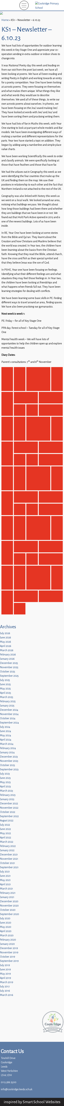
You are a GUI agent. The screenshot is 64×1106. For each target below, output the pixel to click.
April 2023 (5, 786)
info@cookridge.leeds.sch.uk (16, 1089)
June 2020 (5, 922)
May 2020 (5, 927)
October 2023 (7, 765)
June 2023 (5, 778)
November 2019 (9, 952)
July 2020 (5, 918)
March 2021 (6, 888)
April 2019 (5, 978)
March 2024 (6, 744)
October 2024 (7, 718)
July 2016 (5, 991)
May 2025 (5, 688)
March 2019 (6, 982)
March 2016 (6, 995)
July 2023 (5, 773)
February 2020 (8, 939)
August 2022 (6, 820)
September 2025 (9, 676)
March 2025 (6, 697)
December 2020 (9, 901)
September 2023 (9, 769)
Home (5, 20)
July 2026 (5, 633)
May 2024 (5, 735)
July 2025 (5, 680)
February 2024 (8, 748)
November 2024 (9, 714)
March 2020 (7, 935)
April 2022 (5, 837)
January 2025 (7, 705)
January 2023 (7, 799)
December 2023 (9, 756)
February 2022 (8, 846)
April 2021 (5, 884)
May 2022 (5, 833)
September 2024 (9, 722)
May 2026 (5, 642)
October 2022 (7, 812)
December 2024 (9, 710)
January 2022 (7, 850)
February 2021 (7, 893)
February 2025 (8, 701)
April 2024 (5, 739)
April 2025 (5, 693)
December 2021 (9, 854)
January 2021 (7, 897)
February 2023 (7, 795)
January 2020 (7, 944)
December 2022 (9, 803)
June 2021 (5, 876)
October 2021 (7, 863)
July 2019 (5, 965)
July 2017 (5, 986)
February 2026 (8, 654)
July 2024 (5, 727)
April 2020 (5, 931)
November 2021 (9, 859)
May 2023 (5, 782)
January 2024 (7, 752)
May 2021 (5, 880)
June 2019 (5, 969)
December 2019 (9, 948)
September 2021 (9, 867)
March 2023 (6, 790)
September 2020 (9, 914)
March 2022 (6, 842)
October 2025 (7, 671)
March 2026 (6, 650)
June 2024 (5, 731)
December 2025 (9, 663)
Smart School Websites (41, 1101)
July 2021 (5, 871)
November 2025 (9, 667)
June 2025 (5, 684)
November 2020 (9, 905)
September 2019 (9, 961)
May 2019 (5, 973)
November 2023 (9, 761)
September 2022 (9, 816)
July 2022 (5, 825)
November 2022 (9, 808)
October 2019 (7, 956)
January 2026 (7, 659)
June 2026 (5, 637)
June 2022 (5, 829)
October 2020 (7, 910)
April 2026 (5, 646)
